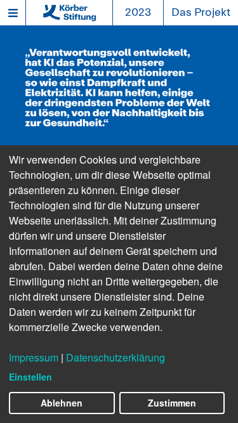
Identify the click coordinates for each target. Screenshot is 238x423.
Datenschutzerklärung (115, 357)
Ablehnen (62, 402)
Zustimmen (172, 402)
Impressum (33, 357)
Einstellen (30, 376)
